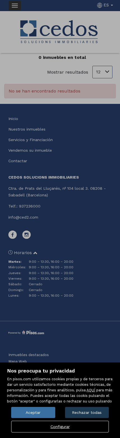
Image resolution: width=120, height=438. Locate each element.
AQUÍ (91, 390)
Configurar (60, 426)
